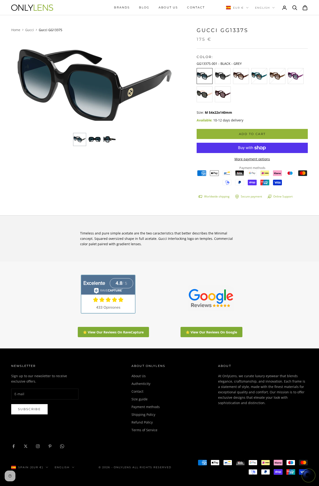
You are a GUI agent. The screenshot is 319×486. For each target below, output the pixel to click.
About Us (138, 376)
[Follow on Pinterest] (50, 446)
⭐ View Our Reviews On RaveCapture (113, 332)
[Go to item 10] (109, 139)
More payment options (252, 159)
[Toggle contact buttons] (308, 475)
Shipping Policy (143, 414)
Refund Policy (142, 422)
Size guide (139, 399)
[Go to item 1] (79, 139)
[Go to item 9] (94, 139)
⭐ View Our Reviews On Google (211, 332)
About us (168, 7)
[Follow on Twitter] (25, 446)
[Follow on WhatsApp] (62, 446)
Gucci (29, 30)
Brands (122, 7)
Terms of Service (144, 430)
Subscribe (29, 409)
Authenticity (140, 383)
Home (15, 30)
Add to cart (252, 134)
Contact (196, 7)
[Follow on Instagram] (37, 446)
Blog (144, 7)
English (262, 7)
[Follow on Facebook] (13, 446)
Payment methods (145, 407)
